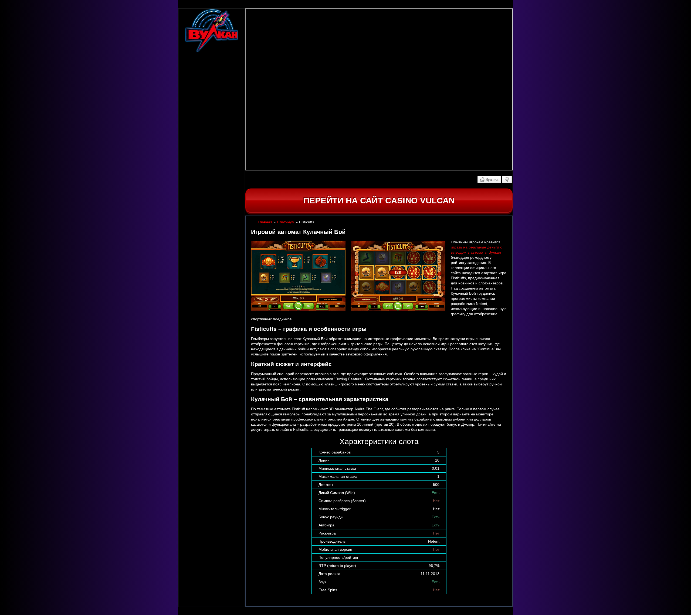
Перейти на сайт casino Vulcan (379, 200)
